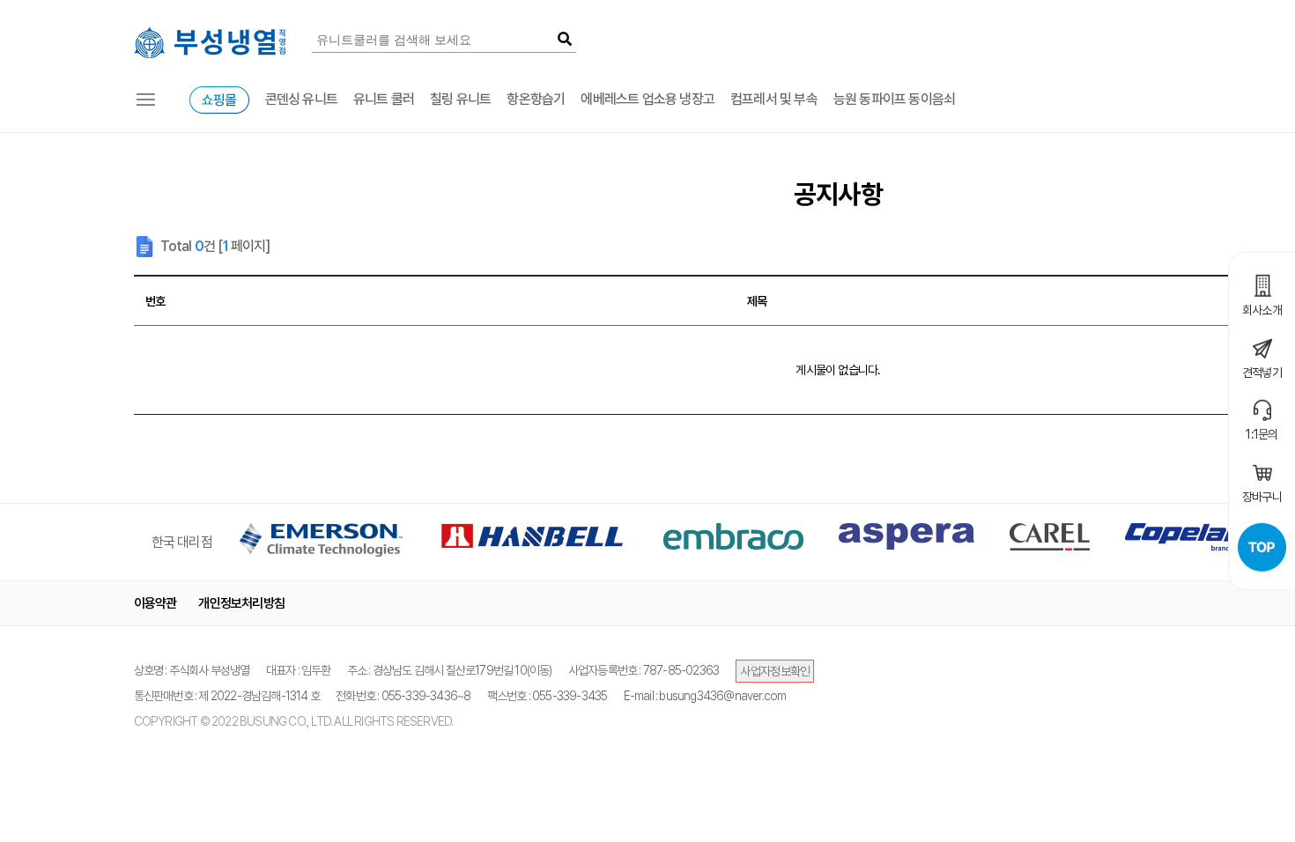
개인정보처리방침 (241, 603)
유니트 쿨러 (383, 99)
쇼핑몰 (219, 99)
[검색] (564, 39)
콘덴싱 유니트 (301, 99)
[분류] (146, 99)
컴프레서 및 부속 (774, 99)
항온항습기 (536, 99)
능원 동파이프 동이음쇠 (894, 99)
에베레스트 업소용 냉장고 (647, 99)
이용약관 (155, 603)
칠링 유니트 (460, 99)
